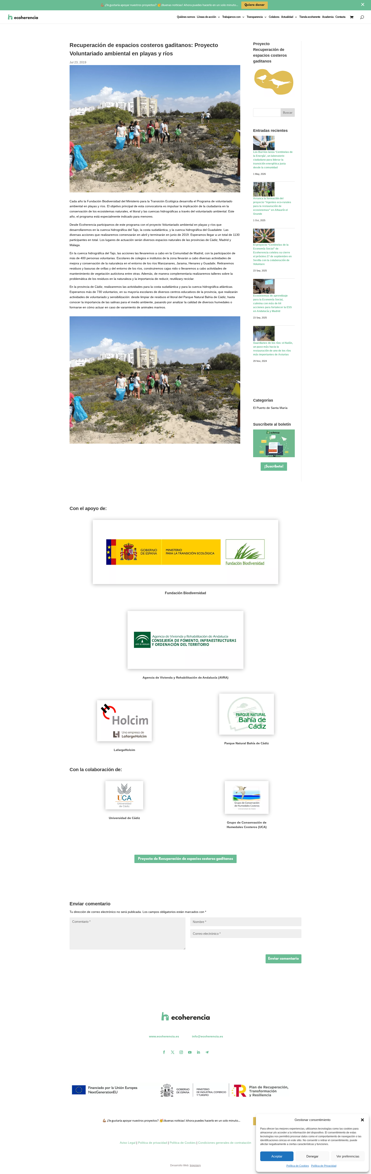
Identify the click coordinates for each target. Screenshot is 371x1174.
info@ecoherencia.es (207, 1036)
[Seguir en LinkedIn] (198, 1052)
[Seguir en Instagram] (181, 1052)
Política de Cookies (297, 1165)
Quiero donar (255, 5)
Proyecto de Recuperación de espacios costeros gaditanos (185, 859)
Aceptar (276, 1156)
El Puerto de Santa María (270, 408)
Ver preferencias (347, 1156)
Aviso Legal (127, 1142)
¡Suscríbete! (273, 466)
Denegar (312, 1156)
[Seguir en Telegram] (207, 1052)
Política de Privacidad (323, 1165)
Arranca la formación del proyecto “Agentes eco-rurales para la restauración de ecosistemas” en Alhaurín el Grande (272, 206)
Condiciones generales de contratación (224, 1142)
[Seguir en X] (172, 1052)
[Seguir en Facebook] (164, 1052)
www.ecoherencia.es (164, 1036)
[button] (362, 1120)
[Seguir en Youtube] (189, 1052)
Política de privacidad (152, 1142)
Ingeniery (195, 1165)
